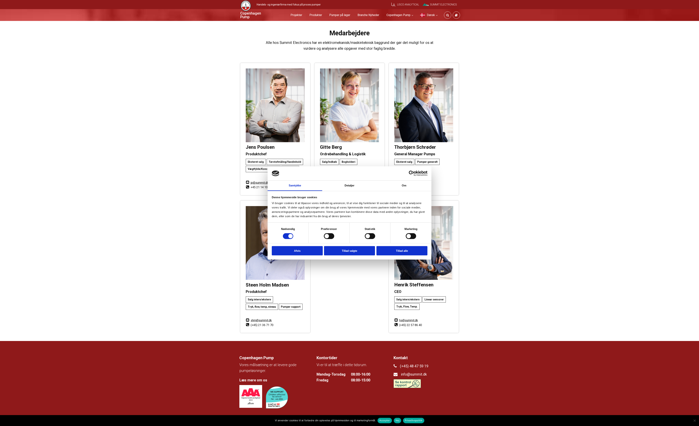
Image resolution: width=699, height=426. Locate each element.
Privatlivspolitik (413, 420)
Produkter (315, 15)
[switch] (329, 236)
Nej (398, 420)
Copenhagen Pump (398, 15)
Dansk (431, 15)
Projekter (296, 15)
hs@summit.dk (408, 320)
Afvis (297, 250)
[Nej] (694, 420)
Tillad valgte (349, 250)
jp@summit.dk (259, 182)
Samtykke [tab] (295, 185)
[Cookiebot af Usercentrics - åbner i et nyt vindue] (411, 173)
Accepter (384, 420)
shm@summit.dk (261, 320)
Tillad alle (402, 250)
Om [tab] (404, 185)
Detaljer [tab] (350, 185)
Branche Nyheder (368, 15)
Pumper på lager (339, 15)
